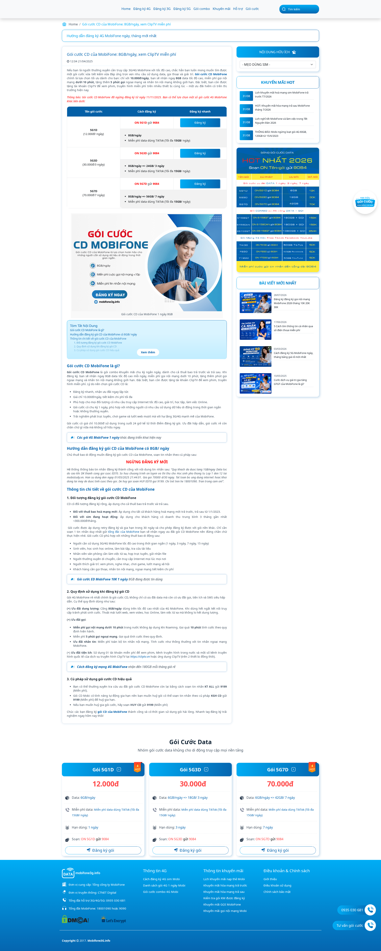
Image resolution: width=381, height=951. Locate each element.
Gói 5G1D (103, 769)
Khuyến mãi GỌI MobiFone (222, 904)
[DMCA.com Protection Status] (75, 919)
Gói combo (201, 9)
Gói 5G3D (190, 769)
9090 (122, 908)
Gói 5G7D (278, 769)
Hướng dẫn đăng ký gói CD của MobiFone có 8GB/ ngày (103, 334)
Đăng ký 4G (142, 9)
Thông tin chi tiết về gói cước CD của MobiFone (98, 338)
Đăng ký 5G (182, 9)
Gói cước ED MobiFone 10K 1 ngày (102, 579)
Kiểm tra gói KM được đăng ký (224, 898)
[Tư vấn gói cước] (370, 925)
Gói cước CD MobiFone (211, 74)
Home (126, 9)
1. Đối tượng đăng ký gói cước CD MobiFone (98, 342)
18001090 (104, 908)
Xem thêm (148, 352)
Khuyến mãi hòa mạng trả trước (225, 885)
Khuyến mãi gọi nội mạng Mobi (225, 911)
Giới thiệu (270, 879)
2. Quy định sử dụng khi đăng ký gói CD (95, 346)
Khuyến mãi (221, 9)
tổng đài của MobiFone (123, 532)
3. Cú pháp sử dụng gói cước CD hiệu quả (96, 350)
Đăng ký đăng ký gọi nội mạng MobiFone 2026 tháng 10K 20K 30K (292, 303)
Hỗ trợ (238, 9)
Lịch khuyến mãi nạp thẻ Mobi (224, 879)
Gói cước (252, 9)
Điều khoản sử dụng (277, 885)
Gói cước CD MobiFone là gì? (87, 330)
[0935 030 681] (370, 910)
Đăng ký (200, 122)
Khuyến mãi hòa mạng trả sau (223, 892)
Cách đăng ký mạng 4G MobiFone (102, 667)
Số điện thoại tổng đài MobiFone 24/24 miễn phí (213, 35)
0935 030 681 (116, 900)
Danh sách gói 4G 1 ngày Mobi (164, 885)
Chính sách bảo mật (277, 892)
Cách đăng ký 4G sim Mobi (161, 879)
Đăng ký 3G (162, 9)
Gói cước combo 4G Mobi (160, 892)
